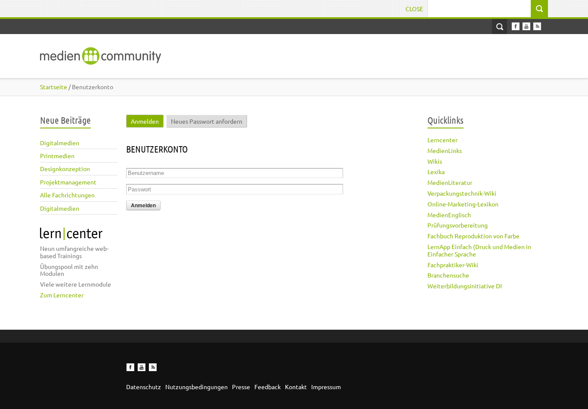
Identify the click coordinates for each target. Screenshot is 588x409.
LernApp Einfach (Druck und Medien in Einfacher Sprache (479, 250)
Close (414, 8)
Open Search (499, 26)
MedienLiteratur (449, 182)
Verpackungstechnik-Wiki (461, 193)
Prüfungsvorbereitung (457, 225)
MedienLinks (444, 150)
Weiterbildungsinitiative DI (464, 286)
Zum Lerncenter (62, 295)
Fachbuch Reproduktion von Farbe (473, 236)
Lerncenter (442, 140)
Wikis (434, 161)
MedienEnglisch (449, 215)
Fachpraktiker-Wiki (452, 265)
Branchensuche (448, 275)
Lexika (436, 171)
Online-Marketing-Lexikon (462, 204)
